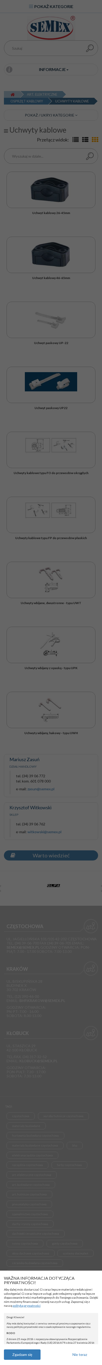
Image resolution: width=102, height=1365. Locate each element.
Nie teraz (79, 1354)
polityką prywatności (27, 1306)
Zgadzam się (22, 1354)
